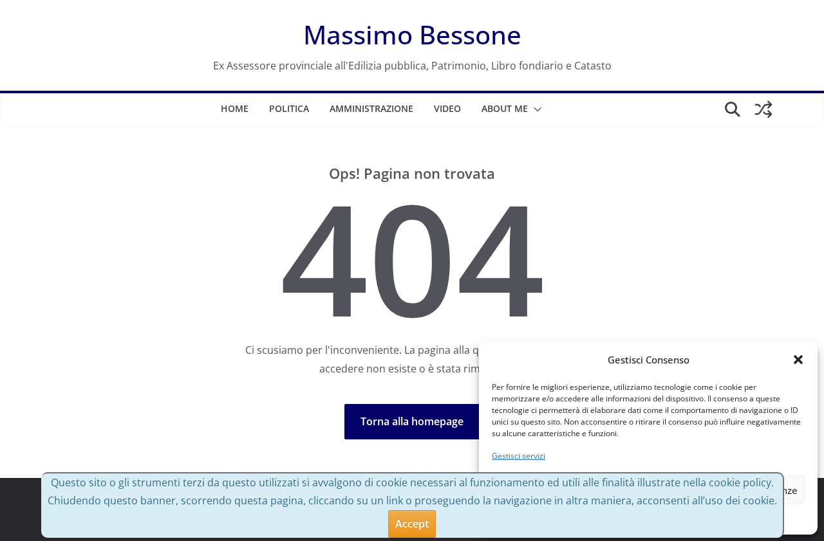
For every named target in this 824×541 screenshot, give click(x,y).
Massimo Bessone (412, 34)
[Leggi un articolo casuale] (763, 109)
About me (505, 108)
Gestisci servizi (518, 455)
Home (234, 108)
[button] (798, 359)
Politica (289, 108)
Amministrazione (371, 108)
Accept (412, 524)
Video (447, 108)
